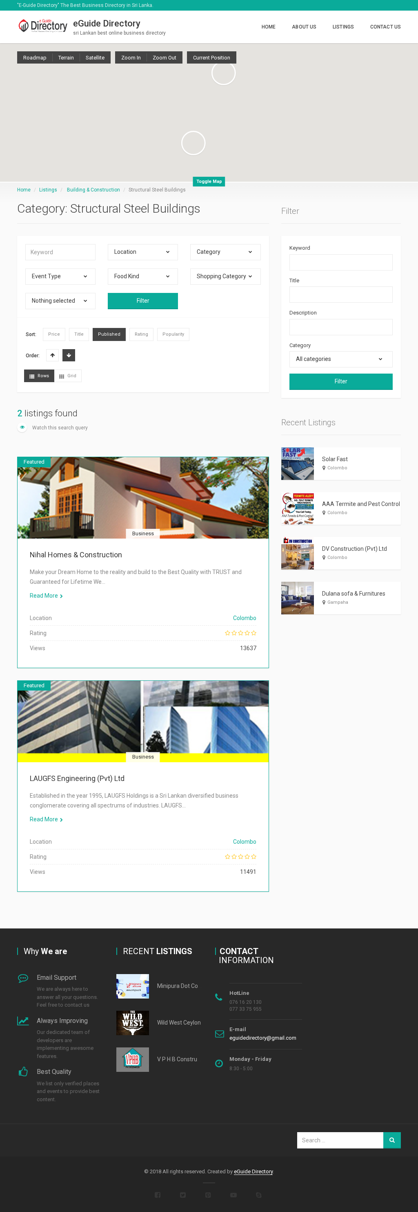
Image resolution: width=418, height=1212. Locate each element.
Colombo (244, 618)
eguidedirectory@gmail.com (262, 1038)
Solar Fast (335, 459)
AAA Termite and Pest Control (361, 504)
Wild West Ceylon (179, 1022)
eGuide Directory (253, 1171)
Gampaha (337, 602)
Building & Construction (93, 190)
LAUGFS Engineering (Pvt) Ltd (77, 778)
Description (303, 313)
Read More (44, 595)
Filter (143, 300)
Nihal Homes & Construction (76, 554)
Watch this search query (59, 428)
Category (300, 345)
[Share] (103, 508)
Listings (343, 27)
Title (294, 280)
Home (269, 27)
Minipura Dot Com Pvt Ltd (189, 986)
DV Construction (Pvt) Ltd (354, 549)
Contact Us (385, 27)
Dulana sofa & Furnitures (353, 593)
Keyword (299, 248)
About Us (304, 27)
